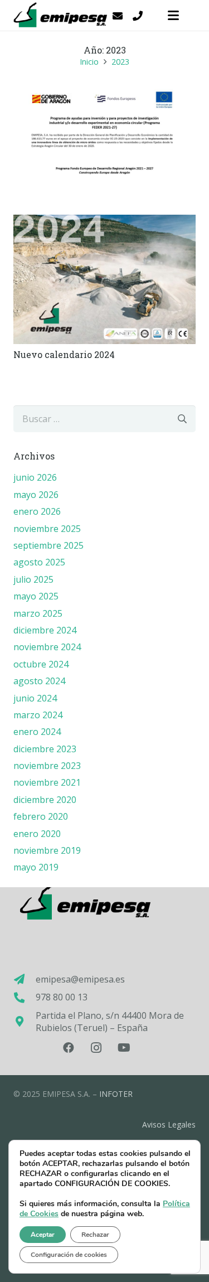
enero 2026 (37, 511)
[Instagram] (96, 1048)
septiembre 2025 (48, 545)
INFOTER (116, 1094)
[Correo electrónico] (118, 16)
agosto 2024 (39, 681)
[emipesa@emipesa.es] (24, 979)
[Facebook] (68, 1048)
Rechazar (95, 1234)
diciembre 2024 (44, 630)
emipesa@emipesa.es (80, 979)
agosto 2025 (39, 562)
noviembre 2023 (47, 765)
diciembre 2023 (44, 749)
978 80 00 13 (62, 997)
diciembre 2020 (44, 800)
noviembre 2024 (47, 647)
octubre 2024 (41, 664)
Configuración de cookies (69, 1254)
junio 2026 (35, 477)
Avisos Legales (169, 1124)
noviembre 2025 (47, 529)
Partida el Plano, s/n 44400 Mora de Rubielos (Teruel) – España (110, 1021)
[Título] (138, 16)
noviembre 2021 (47, 782)
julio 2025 (33, 579)
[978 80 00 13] (24, 997)
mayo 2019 (36, 867)
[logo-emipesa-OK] (61, 16)
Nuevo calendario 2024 (64, 354)
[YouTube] (124, 1048)
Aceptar (43, 1234)
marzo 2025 (37, 613)
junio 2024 (35, 698)
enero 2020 (37, 834)
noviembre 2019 (47, 850)
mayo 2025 (36, 596)
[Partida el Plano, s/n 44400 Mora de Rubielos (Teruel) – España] (24, 1021)
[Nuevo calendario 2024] (104, 279)
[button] (173, 15)
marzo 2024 (37, 715)
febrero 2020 (40, 816)
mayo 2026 (36, 494)
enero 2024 (37, 731)
